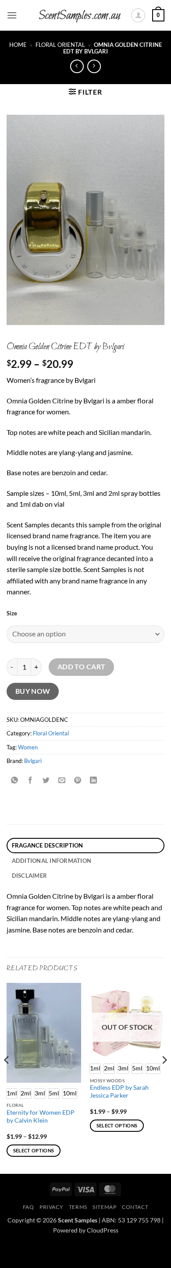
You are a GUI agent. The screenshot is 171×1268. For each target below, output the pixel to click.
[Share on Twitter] (46, 781)
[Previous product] (94, 66)
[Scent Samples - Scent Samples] (80, 15)
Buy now (32, 691)
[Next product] (77, 66)
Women (28, 747)
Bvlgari (33, 760)
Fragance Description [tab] (47, 845)
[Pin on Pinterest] (78, 781)
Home (18, 44)
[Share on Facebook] (30, 781)
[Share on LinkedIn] (93, 781)
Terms (78, 1207)
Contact (135, 1207)
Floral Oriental (60, 44)
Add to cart (81, 667)
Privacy (51, 1207)
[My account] (138, 15)
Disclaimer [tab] (29, 875)
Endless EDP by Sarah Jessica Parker (119, 1091)
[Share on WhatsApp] (14, 781)
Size (12, 614)
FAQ (28, 1207)
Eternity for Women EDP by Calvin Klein (41, 1116)
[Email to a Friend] (62, 781)
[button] (12, 15)
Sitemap (104, 1207)
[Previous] (7, 1077)
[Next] (164, 1077)
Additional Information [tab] (52, 860)
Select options (33, 1150)
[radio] (26, 1093)
